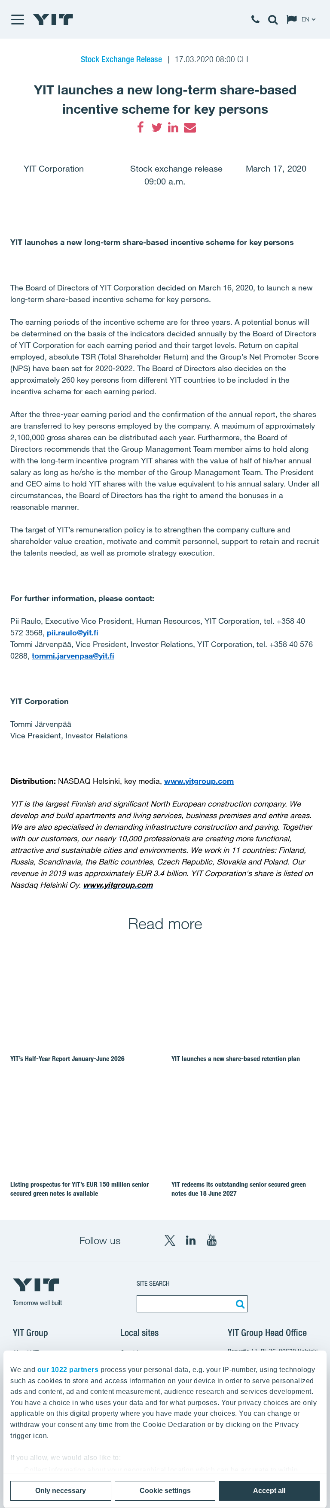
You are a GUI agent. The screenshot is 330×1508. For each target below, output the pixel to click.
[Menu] (17, 19)
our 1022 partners (68, 1369)
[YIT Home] (53, 19)
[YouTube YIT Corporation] (212, 1240)
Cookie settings (165, 1490)
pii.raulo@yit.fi (72, 632)
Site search (153, 1283)
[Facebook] (140, 127)
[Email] (189, 127)
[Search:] (239, 1304)
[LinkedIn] (173, 127)
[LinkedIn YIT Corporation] (191, 1240)
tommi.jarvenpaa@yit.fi (73, 655)
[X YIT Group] (170, 1240)
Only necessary (60, 1490)
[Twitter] (156, 127)
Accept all (269, 1490)
